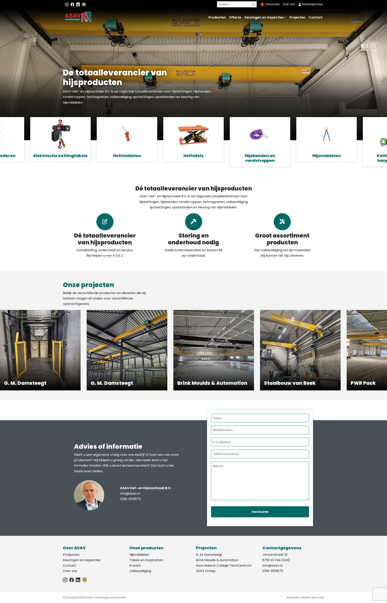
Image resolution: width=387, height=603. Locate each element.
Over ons (289, 4)
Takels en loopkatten (146, 560)
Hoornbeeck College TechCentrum (224, 565)
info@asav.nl (130, 493)
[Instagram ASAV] (67, 4)
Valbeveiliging (140, 571)
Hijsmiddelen (139, 554)
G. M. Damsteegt (209, 554)
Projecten (297, 17)
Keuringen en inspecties (264, 17)
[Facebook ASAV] (73, 4)
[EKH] (84, 4)
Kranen (135, 565)
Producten (217, 17)
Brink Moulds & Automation (217, 560)
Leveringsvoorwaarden (111, 597)
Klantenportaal (311, 4)
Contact (315, 17)
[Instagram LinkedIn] (78, 4)
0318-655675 (130, 499)
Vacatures (272, 4)
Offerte (235, 17)
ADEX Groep (205, 571)
